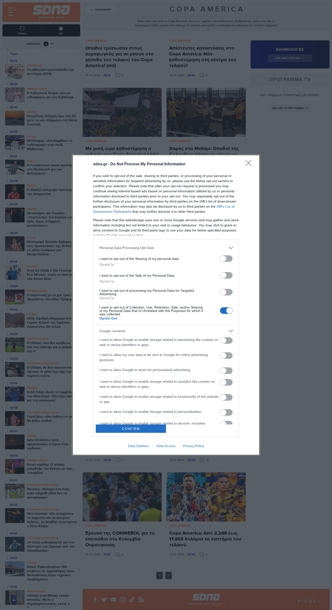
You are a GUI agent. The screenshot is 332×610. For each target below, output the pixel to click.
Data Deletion (138, 446)
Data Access (166, 446)
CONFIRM (131, 429)
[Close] (250, 164)
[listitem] (166, 247)
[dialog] (166, 305)
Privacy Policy (193, 446)
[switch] (226, 258)
